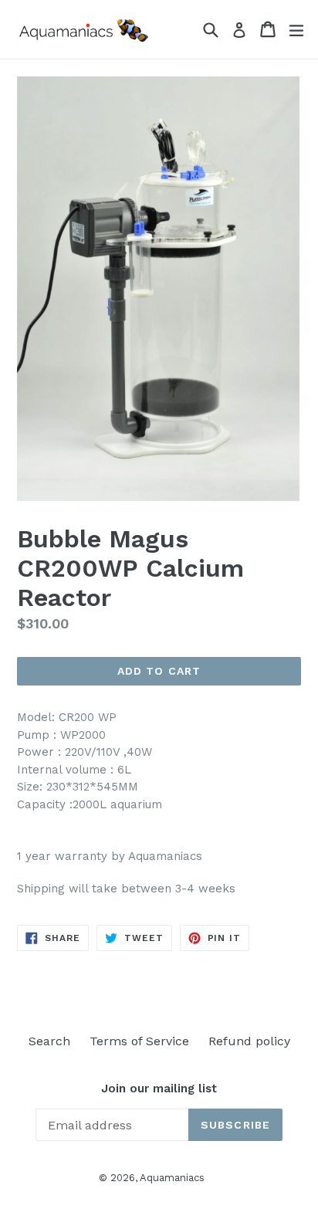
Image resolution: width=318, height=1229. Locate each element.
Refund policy (249, 1041)
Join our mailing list (159, 1088)
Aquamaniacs (172, 1177)
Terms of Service (139, 1041)
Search (49, 1041)
